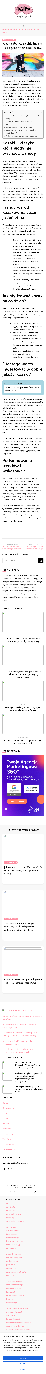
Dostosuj (23, 1364)
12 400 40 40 (8, 1169)
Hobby (23, 704)
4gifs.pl (9, 1203)
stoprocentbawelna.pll (16, 1272)
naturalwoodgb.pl (14, 1257)
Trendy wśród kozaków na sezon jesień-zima (21, 123)
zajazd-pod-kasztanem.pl (17, 1308)
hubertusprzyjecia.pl (15, 1295)
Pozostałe (6, 1128)
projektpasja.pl (12, 1261)
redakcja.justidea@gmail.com (15, 1163)
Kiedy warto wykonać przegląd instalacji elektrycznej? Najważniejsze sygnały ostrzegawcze (23, 674)
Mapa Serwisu (27, 1188)
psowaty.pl (11, 1265)
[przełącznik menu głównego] (3, 11)
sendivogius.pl (12, 1268)
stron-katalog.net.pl (14, 1281)
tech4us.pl (10, 1217)
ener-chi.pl (11, 1227)
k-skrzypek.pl (12, 1299)
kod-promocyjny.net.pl (16, 1241)
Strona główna (13, 1185)
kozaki (29, 188)
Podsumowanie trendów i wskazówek (21, 136)
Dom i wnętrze (23, 669)
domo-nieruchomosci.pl (16, 1221)
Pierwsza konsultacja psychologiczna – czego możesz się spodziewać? (23, 981)
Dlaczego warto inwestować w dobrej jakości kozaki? (21, 131)
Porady (5, 1123)
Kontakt (16, 1188)
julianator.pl (11, 1234)
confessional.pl (12, 1237)
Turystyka (6, 1139)
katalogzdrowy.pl (13, 1245)
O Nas (25, 1185)
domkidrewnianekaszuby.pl (18, 1330)
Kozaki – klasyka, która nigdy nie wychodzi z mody (23, 117)
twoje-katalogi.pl (13, 1288)
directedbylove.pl (13, 1214)
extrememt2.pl (12, 1230)
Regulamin (34, 1185)
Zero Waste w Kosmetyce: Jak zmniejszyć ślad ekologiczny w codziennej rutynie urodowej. (19, 926)
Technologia (7, 1134)
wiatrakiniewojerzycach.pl (17, 1326)
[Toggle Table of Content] (38, 112)
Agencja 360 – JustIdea (20, 1011)
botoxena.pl (11, 1248)
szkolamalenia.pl (13, 1315)
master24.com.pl (13, 1254)
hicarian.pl (10, 1292)
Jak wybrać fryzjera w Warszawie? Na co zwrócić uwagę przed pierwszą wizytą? (23, 640)
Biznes (5, 1103)
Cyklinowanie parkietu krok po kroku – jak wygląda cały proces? (23, 741)
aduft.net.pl (11, 1207)
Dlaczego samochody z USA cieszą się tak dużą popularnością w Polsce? (23, 708)
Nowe (5, 1118)
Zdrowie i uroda (9, 40)
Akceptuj (23, 1358)
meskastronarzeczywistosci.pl (18, 1322)
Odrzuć (23, 1369)
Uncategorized (8, 1144)
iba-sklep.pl (11, 1275)
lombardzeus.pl (13, 1319)
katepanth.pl (11, 1302)
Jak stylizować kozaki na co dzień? (19, 127)
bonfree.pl (10, 1210)
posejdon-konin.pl (14, 1312)
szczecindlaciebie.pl (14, 1285)
